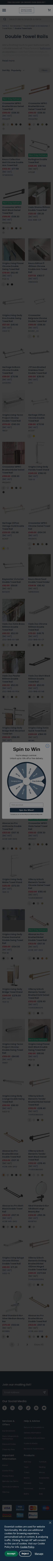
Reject (25, 1553)
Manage (39, 1553)
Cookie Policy (27, 1546)
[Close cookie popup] (50, 1523)
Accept (11, 1553)
